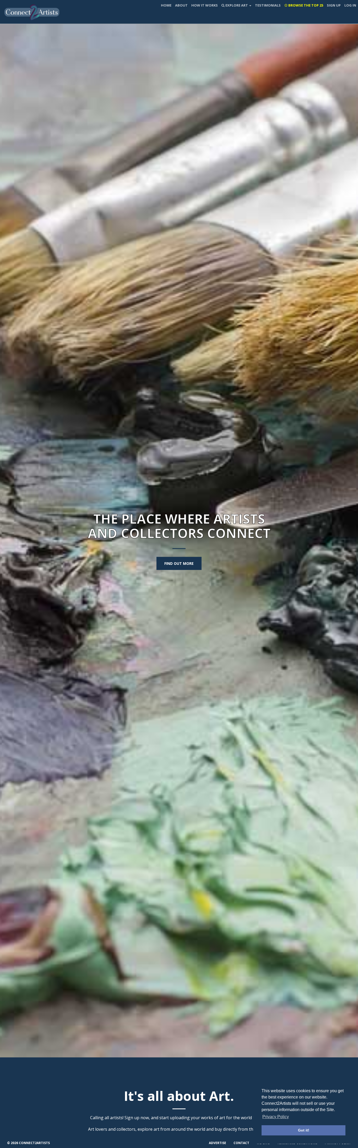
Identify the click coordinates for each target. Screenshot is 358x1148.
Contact (241, 1143)
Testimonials (268, 5)
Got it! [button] (303, 1130)
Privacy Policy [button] (275, 1116)
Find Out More (179, 563)
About (181, 5)
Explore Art (237, 5)
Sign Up (334, 5)
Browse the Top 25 (305, 5)
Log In (350, 5)
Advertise (217, 1143)
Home (166, 5)
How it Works (204, 5)
